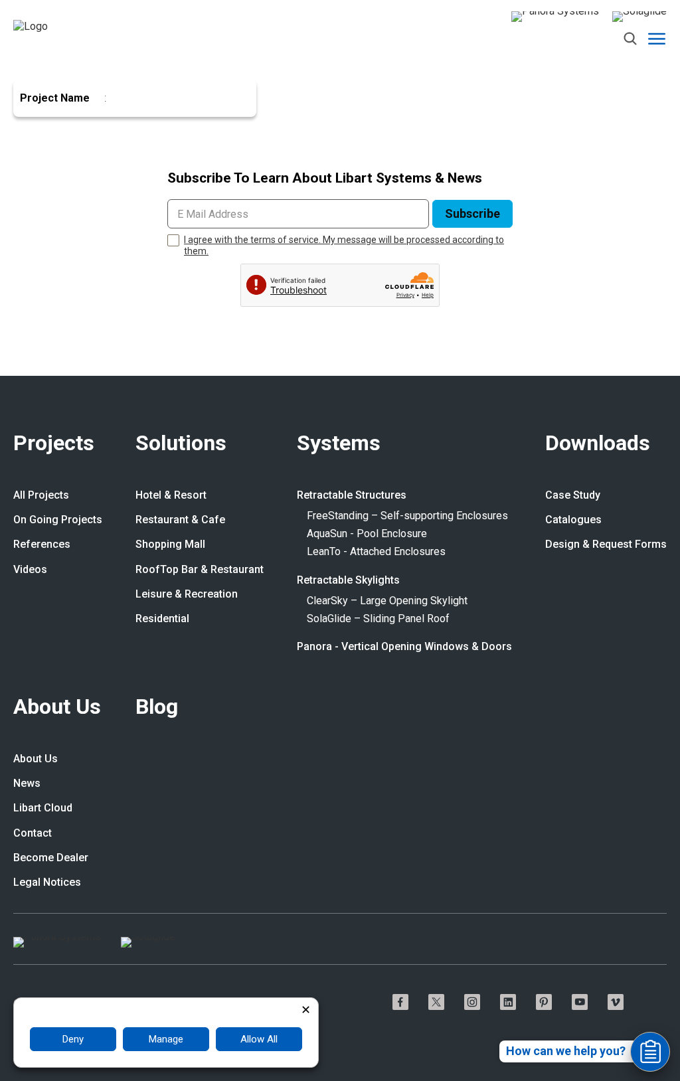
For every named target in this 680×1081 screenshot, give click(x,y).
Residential (162, 619)
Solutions (180, 444)
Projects (53, 444)
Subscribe (472, 213)
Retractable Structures (351, 495)
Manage (166, 1039)
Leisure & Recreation (186, 594)
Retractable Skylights (348, 580)
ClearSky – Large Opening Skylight (387, 601)
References (41, 544)
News (27, 783)
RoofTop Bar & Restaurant (199, 569)
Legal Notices (47, 882)
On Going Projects (57, 520)
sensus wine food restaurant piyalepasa (207, 73)
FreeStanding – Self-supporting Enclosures (407, 516)
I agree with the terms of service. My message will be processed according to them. (344, 245)
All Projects (41, 495)
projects (72, 73)
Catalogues (573, 520)
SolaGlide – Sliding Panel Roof (378, 619)
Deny (73, 1039)
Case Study (572, 495)
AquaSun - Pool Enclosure (367, 534)
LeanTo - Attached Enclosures (376, 551)
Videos (30, 569)
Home (26, 73)
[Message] (650, 1052)
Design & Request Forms (606, 544)
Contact (32, 833)
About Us (57, 707)
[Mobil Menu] (657, 38)
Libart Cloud (42, 808)
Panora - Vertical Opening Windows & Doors (404, 646)
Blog (156, 707)
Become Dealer (50, 858)
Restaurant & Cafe (180, 520)
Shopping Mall (170, 544)
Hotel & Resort (171, 495)
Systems (339, 444)
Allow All (259, 1039)
